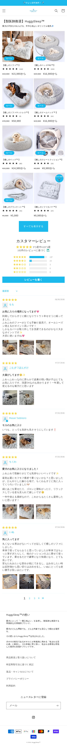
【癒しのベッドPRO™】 (44, 65)
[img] (9, 299)
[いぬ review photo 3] (43, 581)
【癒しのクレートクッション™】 (48, 159)
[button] (3, 10)
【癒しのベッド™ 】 (11, 159)
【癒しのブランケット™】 (14, 207)
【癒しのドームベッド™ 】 (46, 112)
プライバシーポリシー (17, 678)
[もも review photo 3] (43, 347)
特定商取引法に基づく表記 (20, 664)
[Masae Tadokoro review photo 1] (9, 441)
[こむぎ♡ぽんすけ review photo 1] (9, 397)
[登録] (57, 705)
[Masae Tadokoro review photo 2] (26, 441)
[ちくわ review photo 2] (26, 511)
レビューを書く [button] (33, 279)
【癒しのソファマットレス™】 (16, 112)
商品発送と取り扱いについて (21, 657)
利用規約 (10, 685)
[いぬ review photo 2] (26, 581)
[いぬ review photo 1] (9, 581)
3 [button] (34, 598)
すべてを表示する (33, 226)
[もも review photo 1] (9, 347)
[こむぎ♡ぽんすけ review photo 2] (26, 397)
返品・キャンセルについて (20, 671)
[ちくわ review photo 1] (9, 511)
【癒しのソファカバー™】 (45, 207)
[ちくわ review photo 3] (43, 511)
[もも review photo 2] (26, 347)
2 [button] (29, 598)
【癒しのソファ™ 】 (11, 65)
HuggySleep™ (36, 742)
